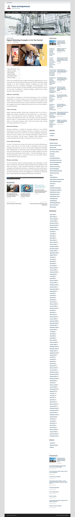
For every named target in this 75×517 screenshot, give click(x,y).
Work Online (53, 207)
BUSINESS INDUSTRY (25, 12)
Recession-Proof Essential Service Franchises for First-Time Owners (62, 96)
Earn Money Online (54, 151)
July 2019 (52, 357)
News (51, 175)
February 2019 (53, 367)
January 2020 (53, 344)
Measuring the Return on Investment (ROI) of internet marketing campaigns (12, 195)
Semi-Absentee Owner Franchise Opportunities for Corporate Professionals (62, 71)
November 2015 (53, 436)
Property (52, 185)
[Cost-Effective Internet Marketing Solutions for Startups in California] (27, 188)
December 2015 (53, 433)
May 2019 (52, 361)
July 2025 (52, 231)
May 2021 (52, 310)
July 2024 (52, 257)
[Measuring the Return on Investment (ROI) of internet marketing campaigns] (13, 188)
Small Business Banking (55, 187)
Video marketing (10, 72)
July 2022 (52, 293)
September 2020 (54, 327)
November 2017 (53, 389)
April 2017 (52, 399)
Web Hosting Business (55, 202)
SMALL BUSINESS (44, 12)
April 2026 (52, 214)
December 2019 (53, 346)
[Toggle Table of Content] (17, 69)
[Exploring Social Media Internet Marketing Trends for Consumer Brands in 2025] (41, 186)
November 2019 (53, 348)
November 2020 (53, 323)
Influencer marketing (11, 71)
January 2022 (53, 306)
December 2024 (53, 246)
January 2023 (53, 282)
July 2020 (52, 331)
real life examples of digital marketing (17, 177)
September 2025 (54, 229)
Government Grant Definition (54, 476)
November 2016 (53, 410)
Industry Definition (54, 164)
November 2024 (53, 248)
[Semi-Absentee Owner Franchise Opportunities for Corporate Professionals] (52, 69)
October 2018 (53, 376)
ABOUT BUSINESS (15, 12)
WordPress (62, 515)
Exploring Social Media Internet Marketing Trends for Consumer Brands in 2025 (41, 191)
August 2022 (53, 291)
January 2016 (53, 431)
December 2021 (53, 308)
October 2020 (53, 325)
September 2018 (54, 378)
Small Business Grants (55, 192)
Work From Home (54, 205)
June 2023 (52, 276)
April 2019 (52, 363)
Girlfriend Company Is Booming (55, 505)
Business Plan (53, 147)
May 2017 (52, 397)
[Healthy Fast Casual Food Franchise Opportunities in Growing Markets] (52, 120)
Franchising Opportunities (54, 487)
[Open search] (68, 12)
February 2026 (53, 218)
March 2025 (53, 240)
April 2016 (52, 425)
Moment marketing (11, 77)
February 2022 (53, 304)
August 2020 (53, 329)
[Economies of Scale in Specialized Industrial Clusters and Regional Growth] (52, 41)
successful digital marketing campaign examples (34, 177)
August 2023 (53, 274)
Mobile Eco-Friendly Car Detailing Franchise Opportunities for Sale (61, 49)
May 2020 (52, 336)
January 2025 (53, 244)
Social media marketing (12, 75)
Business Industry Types (55, 145)
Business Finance (54, 143)
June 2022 (52, 295)
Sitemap (52, 447)
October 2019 (53, 350)
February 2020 (53, 342)
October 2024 (53, 250)
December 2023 (53, 272)
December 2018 (53, 372)
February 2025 (53, 242)
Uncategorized (53, 200)
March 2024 (53, 265)
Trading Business (54, 198)
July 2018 (52, 382)
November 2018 (53, 374)
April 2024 (52, 263)
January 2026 (53, 221)
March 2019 (53, 365)
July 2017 (52, 393)
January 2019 (53, 370)
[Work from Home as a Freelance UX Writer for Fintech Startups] (52, 104)
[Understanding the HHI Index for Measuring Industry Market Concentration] (52, 112)
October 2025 (53, 227)
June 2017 (52, 395)
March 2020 (53, 340)
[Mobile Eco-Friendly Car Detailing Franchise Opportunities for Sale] (52, 48)
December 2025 (53, 223)
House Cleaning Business (55, 162)
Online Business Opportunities (57, 179)
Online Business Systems (55, 181)
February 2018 (53, 385)
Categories (52, 133)
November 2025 (53, 225)
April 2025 (52, 238)
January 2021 (53, 319)
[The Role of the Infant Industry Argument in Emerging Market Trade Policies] (52, 87)
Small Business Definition (55, 190)
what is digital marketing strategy (13, 178)
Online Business (53, 177)
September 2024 (54, 253)
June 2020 (52, 333)
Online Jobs (52, 183)
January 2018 (53, 387)
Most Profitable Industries (56, 170)
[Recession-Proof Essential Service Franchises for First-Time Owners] (52, 95)
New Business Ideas (54, 173)
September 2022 (54, 289)
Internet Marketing (10, 38)
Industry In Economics (55, 166)
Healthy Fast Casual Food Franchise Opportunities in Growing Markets (62, 121)
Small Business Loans (55, 196)
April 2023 (52, 278)
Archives (52, 135)
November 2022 (53, 284)
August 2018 (53, 380)
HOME (9, 12)
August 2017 (53, 391)
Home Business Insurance (56, 160)
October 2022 (53, 287)
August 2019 (53, 355)
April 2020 (52, 338)
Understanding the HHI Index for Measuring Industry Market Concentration (62, 113)
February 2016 (53, 429)
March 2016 (53, 427)
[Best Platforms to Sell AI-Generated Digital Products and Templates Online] (52, 77)
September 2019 (54, 353)
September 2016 (54, 414)
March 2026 (53, 216)
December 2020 (53, 321)
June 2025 (52, 233)
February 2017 (53, 404)
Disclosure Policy (54, 445)
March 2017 (53, 402)
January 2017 (53, 406)
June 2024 (52, 259)
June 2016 (52, 421)
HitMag (67, 515)
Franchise (52, 156)
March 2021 (53, 314)
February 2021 (53, 316)
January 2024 (53, 270)
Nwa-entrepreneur (21, 6)
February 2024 (53, 267)
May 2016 (52, 423)
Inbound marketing (11, 74)
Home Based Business (55, 158)
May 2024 (52, 261)
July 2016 (52, 419)
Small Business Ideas (54, 194)
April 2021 (52, 312)
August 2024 (53, 255)
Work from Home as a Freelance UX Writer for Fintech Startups (61, 105)
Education (52, 153)
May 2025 (52, 236)
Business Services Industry (56, 149)
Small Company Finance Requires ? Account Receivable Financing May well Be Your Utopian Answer (58, 482)
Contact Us (52, 443)
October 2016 (53, 412)
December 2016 (53, 408)
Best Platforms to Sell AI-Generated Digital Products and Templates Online (62, 79)
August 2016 (53, 416)
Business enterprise (52, 496)
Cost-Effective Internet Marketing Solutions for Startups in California (25, 195)
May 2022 (52, 297)
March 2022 (53, 301)
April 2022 (52, 299)
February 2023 (53, 280)
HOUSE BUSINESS (35, 12)
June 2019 (52, 359)
